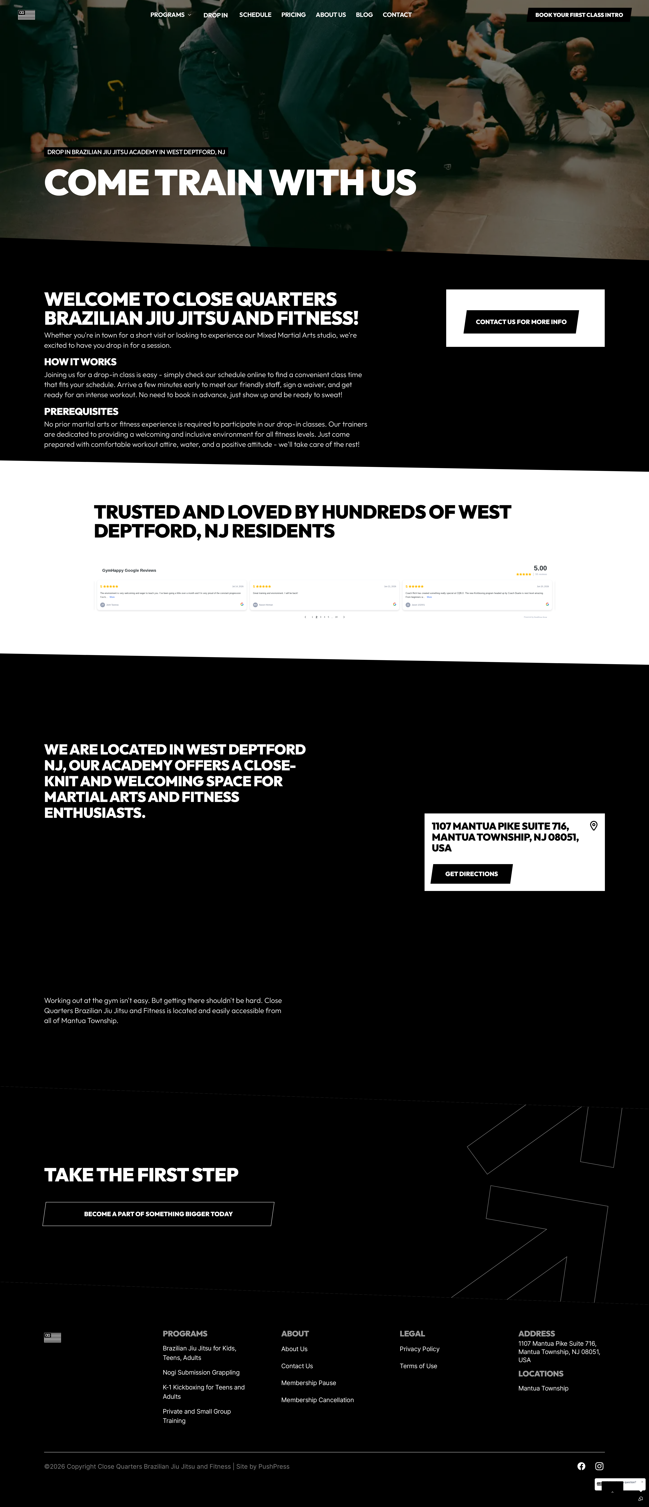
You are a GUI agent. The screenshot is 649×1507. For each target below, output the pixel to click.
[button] (171, 15)
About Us (294, 1349)
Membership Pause (308, 1383)
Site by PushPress (263, 1466)
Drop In (215, 15)
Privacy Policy (420, 1349)
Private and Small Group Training (197, 1416)
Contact (397, 15)
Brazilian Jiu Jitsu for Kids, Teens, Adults (199, 1352)
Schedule (255, 15)
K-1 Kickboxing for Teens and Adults (204, 1391)
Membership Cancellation (317, 1400)
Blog (364, 15)
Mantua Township (543, 1388)
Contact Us (297, 1366)
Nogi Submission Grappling (201, 1372)
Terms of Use (418, 1366)
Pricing (293, 15)
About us (331, 15)
